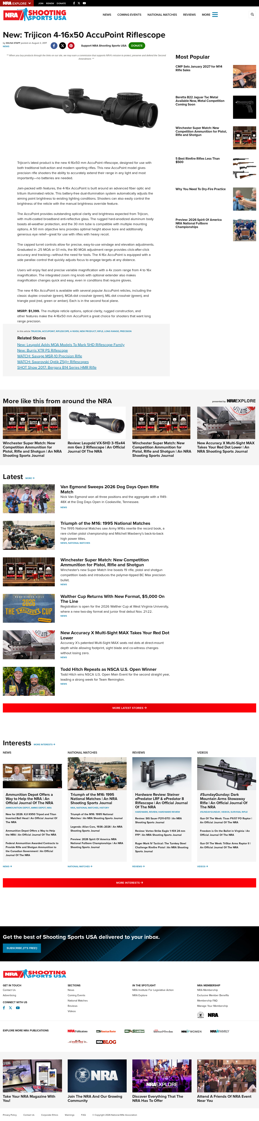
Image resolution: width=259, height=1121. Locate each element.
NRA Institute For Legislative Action (153, 990)
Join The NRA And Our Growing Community (95, 1098)
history (104, 807)
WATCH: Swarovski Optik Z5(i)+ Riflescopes (53, 362)
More (28, 478)
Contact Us (9, 990)
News (107, 14)
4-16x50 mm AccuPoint (71, 316)
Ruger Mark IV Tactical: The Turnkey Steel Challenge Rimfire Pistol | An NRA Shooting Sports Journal (161, 847)
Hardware (141, 812)
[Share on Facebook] (54, 43)
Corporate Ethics (49, 1115)
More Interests (43, 744)
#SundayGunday (210, 812)
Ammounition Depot (18, 807)
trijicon (36, 331)
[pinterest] (71, 43)
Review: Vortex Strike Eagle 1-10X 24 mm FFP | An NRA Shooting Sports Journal (160, 833)
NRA (49, 807)
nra (73, 807)
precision (126, 331)
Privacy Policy (10, 1115)
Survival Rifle (239, 812)
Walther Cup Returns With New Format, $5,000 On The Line (112, 599)
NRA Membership (207, 990)
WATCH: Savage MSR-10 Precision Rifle (49, 356)
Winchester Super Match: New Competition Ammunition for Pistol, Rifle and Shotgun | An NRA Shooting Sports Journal (32, 449)
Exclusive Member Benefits (213, 995)
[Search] (252, 14)
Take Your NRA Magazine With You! (29, 1098)
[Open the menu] (215, 14)
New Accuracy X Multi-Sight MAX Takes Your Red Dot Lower (114, 635)
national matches (87, 807)
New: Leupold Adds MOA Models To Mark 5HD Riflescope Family (71, 345)
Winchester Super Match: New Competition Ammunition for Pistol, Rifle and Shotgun (104, 562)
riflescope (62, 331)
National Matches (162, 14)
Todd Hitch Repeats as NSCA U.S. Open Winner (108, 669)
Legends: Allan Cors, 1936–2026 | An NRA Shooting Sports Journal (96, 829)
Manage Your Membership (212, 1006)
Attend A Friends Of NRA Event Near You (224, 1098)
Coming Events (129, 14)
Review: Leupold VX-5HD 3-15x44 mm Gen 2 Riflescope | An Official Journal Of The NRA (96, 447)
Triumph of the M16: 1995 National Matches (105, 523)
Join (40, 3)
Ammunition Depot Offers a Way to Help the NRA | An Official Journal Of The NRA (29, 799)
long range (111, 331)
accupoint (48, 331)
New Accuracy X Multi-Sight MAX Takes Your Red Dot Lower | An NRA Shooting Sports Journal (225, 447)
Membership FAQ (207, 1001)
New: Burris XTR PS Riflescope (42, 350)
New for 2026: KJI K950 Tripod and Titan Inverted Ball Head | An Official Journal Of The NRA (31, 818)
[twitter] (62, 43)
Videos (202, 752)
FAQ (83, 1115)
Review (153, 812)
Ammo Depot (38, 807)
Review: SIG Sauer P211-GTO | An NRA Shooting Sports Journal (158, 820)
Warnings (70, 1115)
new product (88, 331)
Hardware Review (169, 812)
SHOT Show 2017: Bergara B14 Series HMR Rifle (57, 367)
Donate (61, 3)
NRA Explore (139, 995)
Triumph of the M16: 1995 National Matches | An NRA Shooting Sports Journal (94, 799)
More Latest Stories (144, 708)
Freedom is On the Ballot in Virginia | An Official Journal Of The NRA (225, 833)
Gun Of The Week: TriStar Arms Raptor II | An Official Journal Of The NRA (225, 845)
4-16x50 (74, 331)
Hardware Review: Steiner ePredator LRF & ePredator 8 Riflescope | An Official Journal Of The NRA (161, 801)
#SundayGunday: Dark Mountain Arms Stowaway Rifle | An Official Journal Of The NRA (223, 801)
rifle (100, 331)
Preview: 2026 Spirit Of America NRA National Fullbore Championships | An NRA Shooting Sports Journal (97, 843)
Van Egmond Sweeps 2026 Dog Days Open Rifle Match (109, 489)
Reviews (189, 14)
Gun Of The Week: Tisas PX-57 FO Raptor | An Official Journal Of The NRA (226, 820)
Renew (50, 3)
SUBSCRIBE (22, 948)
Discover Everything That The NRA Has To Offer (157, 1098)
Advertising (9, 995)
